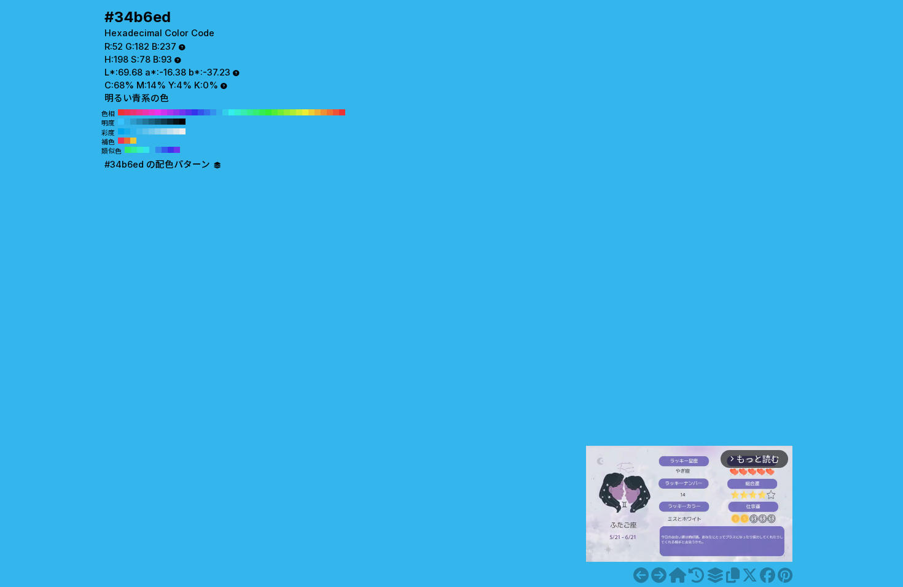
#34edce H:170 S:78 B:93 (238, 112)
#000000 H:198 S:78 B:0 (182, 122)
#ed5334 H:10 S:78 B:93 (336, 112)
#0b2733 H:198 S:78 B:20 (170, 122)
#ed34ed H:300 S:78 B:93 (158, 112)
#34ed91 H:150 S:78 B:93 (250, 112)
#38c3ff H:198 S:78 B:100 (121, 122)
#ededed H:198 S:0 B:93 (182, 131)
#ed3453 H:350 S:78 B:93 (127, 112)
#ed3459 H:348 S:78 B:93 (121, 141)
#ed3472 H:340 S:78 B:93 (133, 112)
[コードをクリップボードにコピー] (733, 575)
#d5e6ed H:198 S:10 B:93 (176, 131)
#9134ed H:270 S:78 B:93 (176, 112)
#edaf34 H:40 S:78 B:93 (318, 112)
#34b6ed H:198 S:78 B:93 (152, 150)
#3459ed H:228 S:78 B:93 (165, 150)
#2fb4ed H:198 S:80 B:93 (133, 131)
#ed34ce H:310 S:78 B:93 (152, 112)
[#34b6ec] (641, 575)
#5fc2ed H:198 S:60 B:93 (146, 131)
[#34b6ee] (658, 575)
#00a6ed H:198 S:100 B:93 (121, 131)
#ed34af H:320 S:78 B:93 (146, 112)
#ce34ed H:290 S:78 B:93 (164, 112)
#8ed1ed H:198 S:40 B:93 (158, 131)
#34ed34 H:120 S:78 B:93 (268, 112)
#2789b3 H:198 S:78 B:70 (139, 122)
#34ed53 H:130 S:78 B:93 (262, 112)
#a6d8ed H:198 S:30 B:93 (164, 131)
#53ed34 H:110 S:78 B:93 (275, 112)
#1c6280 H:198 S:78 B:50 (152, 122)
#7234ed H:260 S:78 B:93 (182, 112)
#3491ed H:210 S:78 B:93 (213, 112)
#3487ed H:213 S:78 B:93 (158, 150)
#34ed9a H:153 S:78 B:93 (134, 150)
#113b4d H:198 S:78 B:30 (164, 122)
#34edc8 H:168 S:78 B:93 (140, 150)
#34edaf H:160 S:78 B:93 (244, 112)
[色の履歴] (696, 575)
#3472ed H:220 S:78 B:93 (207, 112)
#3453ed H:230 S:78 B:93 (201, 112)
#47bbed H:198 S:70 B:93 (139, 131)
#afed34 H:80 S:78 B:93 (293, 112)
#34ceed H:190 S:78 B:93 (225, 112)
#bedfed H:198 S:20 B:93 (170, 131)
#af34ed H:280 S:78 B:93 (170, 112)
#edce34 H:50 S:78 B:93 (311, 112)
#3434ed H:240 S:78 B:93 (195, 112)
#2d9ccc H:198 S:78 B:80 (133, 122)
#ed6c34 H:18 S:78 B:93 (127, 141)
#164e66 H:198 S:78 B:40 (158, 122)
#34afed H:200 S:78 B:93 (219, 112)
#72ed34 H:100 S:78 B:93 (281, 112)
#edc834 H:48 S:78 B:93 (133, 141)
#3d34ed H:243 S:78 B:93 (171, 150)
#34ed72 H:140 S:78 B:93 (256, 112)
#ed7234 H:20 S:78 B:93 (330, 112)
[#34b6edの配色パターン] (715, 575)
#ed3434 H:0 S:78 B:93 (342, 112)
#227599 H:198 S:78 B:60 (146, 122)
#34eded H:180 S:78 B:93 (232, 112)
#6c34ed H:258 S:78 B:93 (177, 150)
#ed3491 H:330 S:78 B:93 (139, 112)
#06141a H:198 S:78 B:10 (176, 122)
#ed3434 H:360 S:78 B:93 (121, 112)
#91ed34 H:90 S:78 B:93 (287, 112)
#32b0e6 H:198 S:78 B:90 (127, 122)
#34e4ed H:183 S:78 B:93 (146, 150)
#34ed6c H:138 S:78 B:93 (128, 150)
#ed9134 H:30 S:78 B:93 (324, 112)
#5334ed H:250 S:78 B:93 (189, 112)
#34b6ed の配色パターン (158, 164)
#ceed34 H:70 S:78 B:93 (299, 112)
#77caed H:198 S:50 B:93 (152, 131)
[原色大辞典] (677, 575)
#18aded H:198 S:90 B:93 (127, 131)
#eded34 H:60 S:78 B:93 (305, 112)
